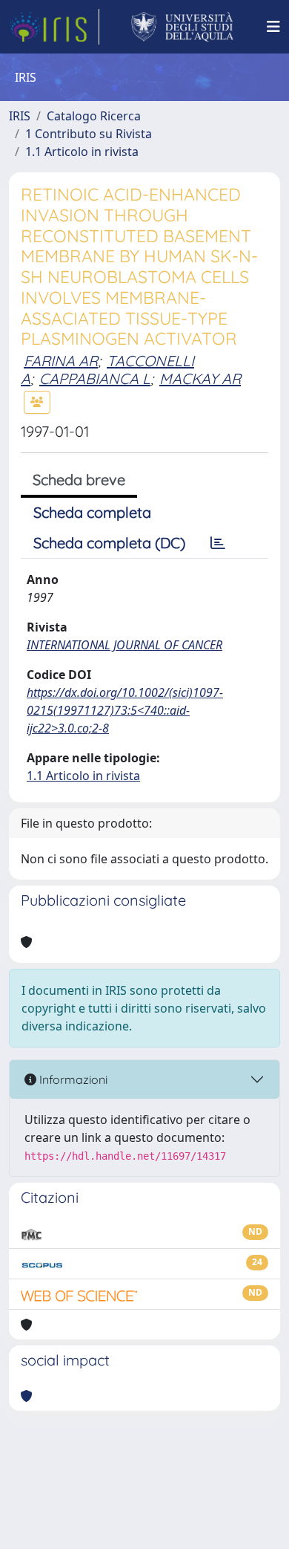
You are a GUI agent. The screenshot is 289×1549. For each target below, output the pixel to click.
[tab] (218, 543)
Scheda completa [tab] (92, 512)
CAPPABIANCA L (94, 378)
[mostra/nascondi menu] (273, 26)
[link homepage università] (182, 27)
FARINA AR (61, 360)
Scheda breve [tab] (79, 479)
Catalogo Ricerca (94, 116)
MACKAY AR (200, 378)
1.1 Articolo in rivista (82, 151)
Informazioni (71, 1079)
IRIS (19, 116)
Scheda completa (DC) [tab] (109, 542)
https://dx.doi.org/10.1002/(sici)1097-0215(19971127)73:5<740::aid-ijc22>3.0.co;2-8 (125, 710)
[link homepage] (54, 27)
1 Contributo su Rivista (88, 134)
